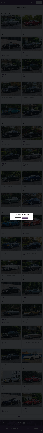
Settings (18, 218)
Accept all (25, 218)
